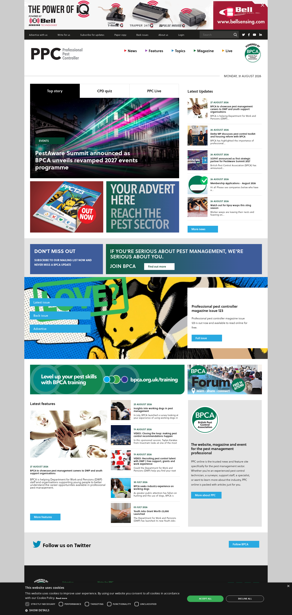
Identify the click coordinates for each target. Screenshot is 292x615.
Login (181, 35)
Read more (61, 598)
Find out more (157, 266)
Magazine (205, 50)
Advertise (39, 328)
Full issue (201, 338)
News (132, 50)
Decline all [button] (245, 598)
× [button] (288, 586)
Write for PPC (106, 582)
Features (156, 50)
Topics (180, 50)
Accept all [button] (205, 598)
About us (163, 35)
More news (198, 229)
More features (43, 517)
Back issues (142, 35)
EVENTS (44, 141)
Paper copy (120, 35)
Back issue (40, 315)
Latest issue (41, 302)
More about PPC (205, 495)
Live (229, 50)
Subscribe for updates (92, 35)
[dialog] (146, 599)
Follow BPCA (240, 544)
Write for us (64, 35)
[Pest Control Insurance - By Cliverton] (146, 15)
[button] (103, 610)
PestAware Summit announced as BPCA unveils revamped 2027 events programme (86, 159)
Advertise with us (38, 35)
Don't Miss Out (54, 251)
